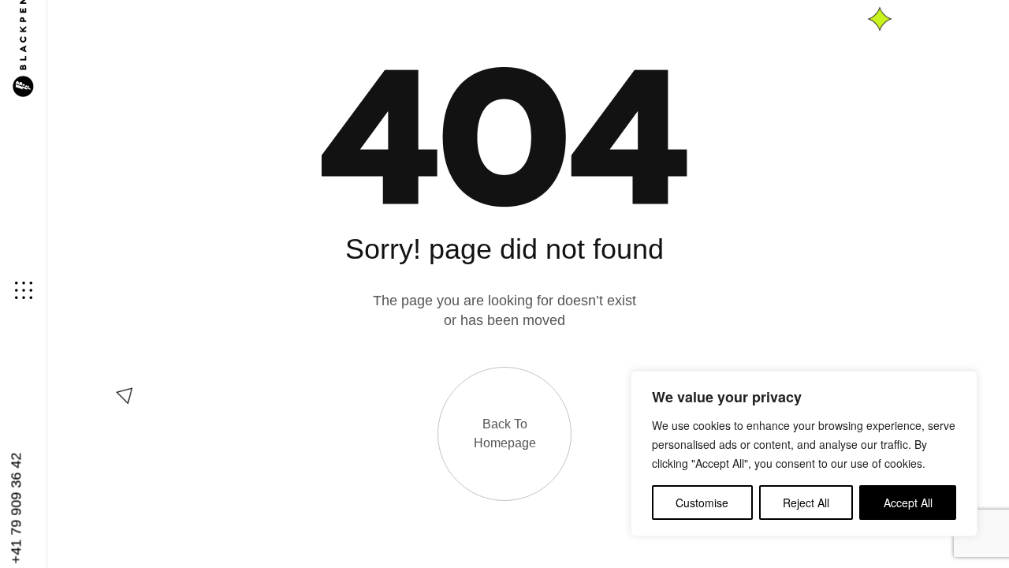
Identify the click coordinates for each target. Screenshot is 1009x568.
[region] (804, 453)
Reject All (806, 502)
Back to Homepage (505, 433)
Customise (702, 502)
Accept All (908, 502)
